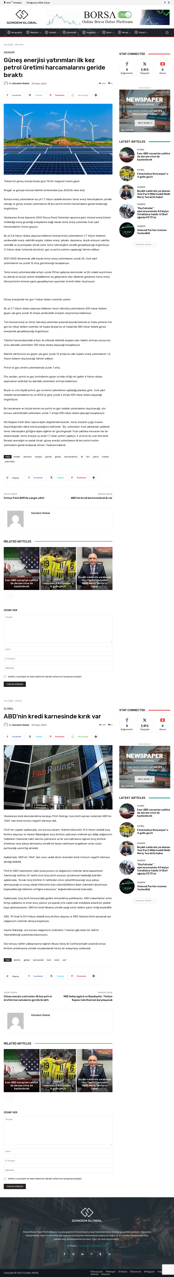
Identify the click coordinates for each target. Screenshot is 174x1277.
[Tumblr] (100, 1254)
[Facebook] (165, 3)
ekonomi (27, 456)
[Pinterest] (91, 1254)
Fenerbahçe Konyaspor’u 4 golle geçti (58, 585)
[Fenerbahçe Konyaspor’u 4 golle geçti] (58, 568)
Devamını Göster (144, 244)
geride (48, 456)
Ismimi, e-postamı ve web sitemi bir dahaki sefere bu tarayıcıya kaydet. (45, 676)
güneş (58, 456)
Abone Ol (163, 62)
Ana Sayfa (8, 44)
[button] (167, 33)
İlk (82, 456)
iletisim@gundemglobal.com (92, 1245)
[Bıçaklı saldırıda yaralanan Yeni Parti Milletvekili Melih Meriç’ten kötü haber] (94, 568)
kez (88, 456)
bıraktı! (17, 456)
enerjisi (38, 456)
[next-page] (11, 595)
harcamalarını (70, 456)
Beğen (127, 62)
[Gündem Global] (6, 83)
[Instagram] (73, 1254)
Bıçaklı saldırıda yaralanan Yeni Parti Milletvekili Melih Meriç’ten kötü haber (94, 582)
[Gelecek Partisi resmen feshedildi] (127, 230)
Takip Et (145, 62)
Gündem (94, 573)
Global (21, 576)
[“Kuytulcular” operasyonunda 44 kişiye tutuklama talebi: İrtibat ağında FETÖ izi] (127, 211)
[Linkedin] (82, 1254)
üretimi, (105, 456)
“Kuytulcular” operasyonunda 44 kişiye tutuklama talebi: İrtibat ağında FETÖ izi (153, 213)
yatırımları (10, 461)
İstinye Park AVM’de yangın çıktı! (24, 497)
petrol (96, 456)
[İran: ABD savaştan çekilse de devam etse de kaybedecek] (22, 568)
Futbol (57, 579)
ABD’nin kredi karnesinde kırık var (91, 497)
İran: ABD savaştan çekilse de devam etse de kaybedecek (21, 583)
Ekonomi (19, 44)
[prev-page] (6, 595)
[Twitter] (169, 3)
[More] (95, 95)
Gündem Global (20, 83)
